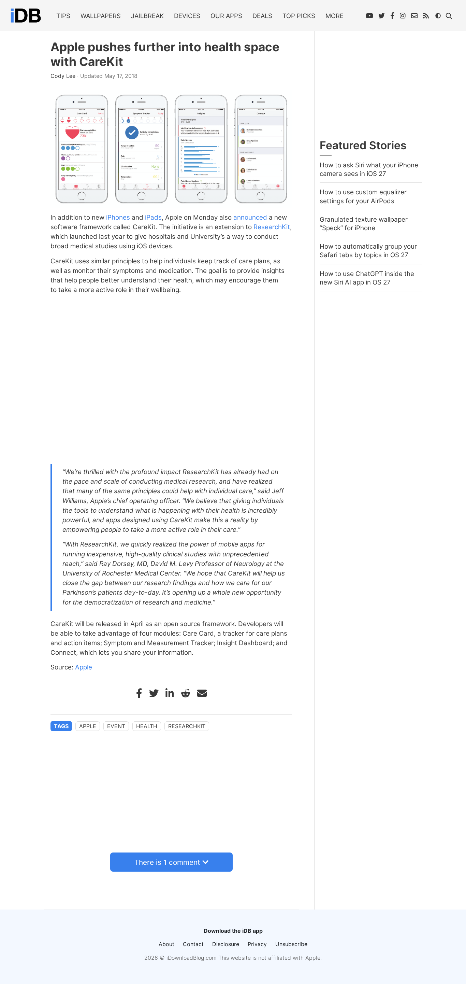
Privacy (257, 944)
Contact (193, 944)
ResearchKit (271, 227)
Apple (83, 667)
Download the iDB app (233, 930)
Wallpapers (101, 15)
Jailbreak (147, 15)
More (334, 15)
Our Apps (226, 15)
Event (116, 726)
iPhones (118, 217)
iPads (153, 217)
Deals (262, 15)
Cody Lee (63, 75)
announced (250, 217)
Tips (63, 15)
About (166, 944)
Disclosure (225, 944)
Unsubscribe (291, 944)
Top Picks (298, 15)
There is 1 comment (167, 862)
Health (146, 726)
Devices (187, 15)
